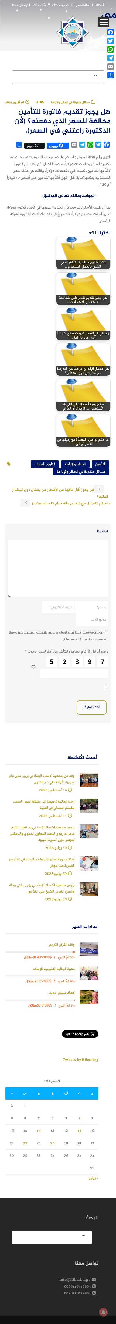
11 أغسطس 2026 (53, 816)
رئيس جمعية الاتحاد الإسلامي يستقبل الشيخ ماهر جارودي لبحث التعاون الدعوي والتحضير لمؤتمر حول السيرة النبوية (42, 834)
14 (38, 1130)
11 (79, 1130)
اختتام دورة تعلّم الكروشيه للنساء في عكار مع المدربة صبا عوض (42, 862)
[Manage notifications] (103, 1312)
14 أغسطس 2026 (53, 790)
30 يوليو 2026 (56, 847)
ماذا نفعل (82, 5)
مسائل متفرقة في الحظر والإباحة (81, 471)
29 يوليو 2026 (56, 873)
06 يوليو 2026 (56, 899)
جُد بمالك (39, 5)
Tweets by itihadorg (80, 1059)
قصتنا (100, 5)
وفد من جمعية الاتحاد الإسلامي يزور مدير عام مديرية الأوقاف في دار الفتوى (42, 779)
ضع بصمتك (60, 5)
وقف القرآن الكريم (62, 945)
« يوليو (93, 1178)
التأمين (100, 464)
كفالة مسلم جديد (62, 993)
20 (52, 1143)
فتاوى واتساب (44, 464)
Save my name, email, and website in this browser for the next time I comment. (58, 636)
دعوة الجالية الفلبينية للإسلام (54, 969)
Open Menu (103, 22)
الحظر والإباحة (75, 464)
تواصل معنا (20, 5)
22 (25, 1143)
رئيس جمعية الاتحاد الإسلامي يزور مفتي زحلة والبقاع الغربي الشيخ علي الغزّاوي (42, 888)
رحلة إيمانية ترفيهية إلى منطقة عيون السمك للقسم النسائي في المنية (44, 804)
